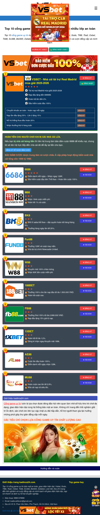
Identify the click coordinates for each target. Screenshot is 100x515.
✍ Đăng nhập (87, 83)
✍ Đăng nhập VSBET (59, 49)
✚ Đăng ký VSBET (39, 49)
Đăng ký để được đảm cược (18, 150)
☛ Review (87, 175)
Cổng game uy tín (12, 403)
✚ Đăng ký (87, 78)
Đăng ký (81, 110)
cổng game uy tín (20, 35)
